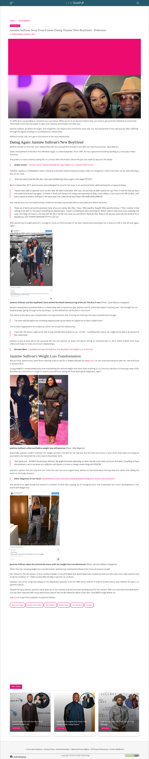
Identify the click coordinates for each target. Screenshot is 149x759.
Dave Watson (50, 605)
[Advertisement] (74, 55)
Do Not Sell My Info (117, 749)
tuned (16, 597)
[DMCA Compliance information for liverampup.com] (132, 756)
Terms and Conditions (34, 749)
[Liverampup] (75, 3)
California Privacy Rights (80, 749)
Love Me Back (77, 605)
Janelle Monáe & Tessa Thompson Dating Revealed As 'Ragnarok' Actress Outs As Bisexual (78, 478)
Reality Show (63, 605)
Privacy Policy (49, 749)
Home (12, 21)
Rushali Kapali (17, 34)
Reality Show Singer (34, 605)
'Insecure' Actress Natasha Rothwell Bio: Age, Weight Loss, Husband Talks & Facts (60, 165)
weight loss (89, 360)
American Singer (18, 605)
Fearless (89, 605)
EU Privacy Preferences (99, 749)
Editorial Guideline (62, 749)
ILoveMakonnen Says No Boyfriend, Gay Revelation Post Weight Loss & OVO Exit (60, 349)
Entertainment (24, 21)
